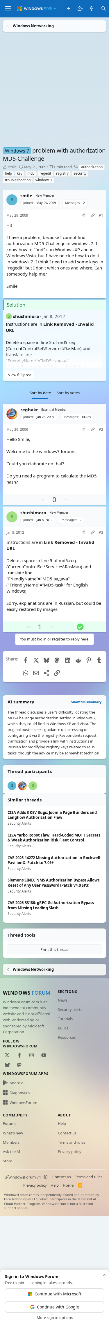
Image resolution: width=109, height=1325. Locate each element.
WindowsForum (23, 1102)
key (19, 173)
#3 (101, 532)
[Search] (103, 8)
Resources (67, 1037)
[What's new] (91, 8)
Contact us (67, 1133)
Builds (63, 1028)
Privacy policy (69, 1151)
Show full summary (86, 702)
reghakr (29, 409)
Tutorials (65, 1018)
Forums (9, 1123)
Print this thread (54, 949)
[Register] (80, 8)
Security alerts (70, 1009)
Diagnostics (20, 1092)
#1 (101, 215)
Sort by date (40, 392)
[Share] (83, 215)
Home (68, 1185)
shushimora (26, 316)
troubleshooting (18, 180)
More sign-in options (55, 1317)
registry (62, 173)
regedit (45, 173)
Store (7, 1160)
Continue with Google (58, 1307)
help (8, 173)
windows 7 (43, 180)
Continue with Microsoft (58, 1294)
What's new (13, 1133)
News (62, 1000)
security (80, 173)
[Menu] (8, 9)
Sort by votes (68, 392)
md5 (31, 173)
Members (11, 1142)
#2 (101, 429)
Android (17, 1082)
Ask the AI (11, 1151)
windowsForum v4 (25, 1177)
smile (12, 166)
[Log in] (69, 8)
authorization (92, 166)
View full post (19, 374)
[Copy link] (93, 215)
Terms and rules (71, 1142)
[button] (46, 1177)
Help (62, 1123)
